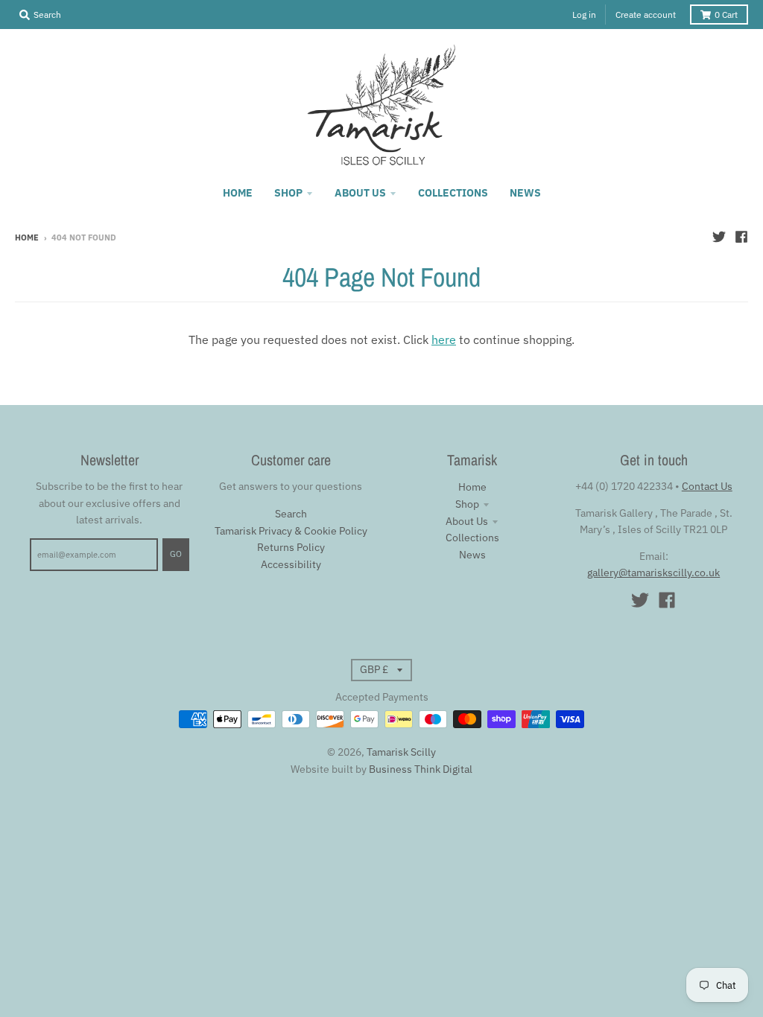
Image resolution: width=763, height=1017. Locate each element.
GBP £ (374, 669)
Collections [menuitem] (453, 193)
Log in (584, 14)
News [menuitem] (525, 193)
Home (27, 237)
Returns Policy (291, 547)
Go (176, 554)
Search (291, 513)
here (443, 339)
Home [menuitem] (238, 193)
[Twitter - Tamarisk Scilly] (719, 236)
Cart (726, 14)
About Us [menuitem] (360, 193)
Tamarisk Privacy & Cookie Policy (291, 531)
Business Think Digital (420, 769)
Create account (645, 14)
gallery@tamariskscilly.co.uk (653, 572)
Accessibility (291, 564)
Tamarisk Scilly (401, 752)
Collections (472, 537)
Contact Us (707, 486)
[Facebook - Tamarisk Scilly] (741, 236)
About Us (467, 521)
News (472, 554)
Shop (467, 504)
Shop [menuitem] (288, 193)
